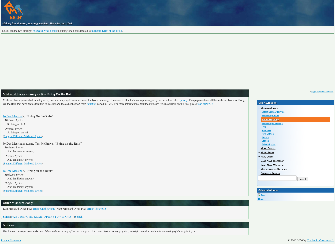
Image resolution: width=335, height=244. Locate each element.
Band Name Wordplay (272, 160)
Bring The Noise (96, 208)
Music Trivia (267, 152)
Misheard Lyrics (14, 94)
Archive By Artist (270, 115)
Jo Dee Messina (13, 116)
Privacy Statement (11, 240)
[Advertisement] (167, 61)
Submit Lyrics (269, 144)
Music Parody (268, 148)
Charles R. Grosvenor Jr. (320, 240)
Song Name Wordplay (272, 165)
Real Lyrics (267, 156)
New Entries (268, 134)
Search (79, 216)
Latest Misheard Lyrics (273, 112)
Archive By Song (270, 119)
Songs (6, 217)
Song (32, 94)
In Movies (266, 130)
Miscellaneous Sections (274, 169)
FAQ (264, 127)
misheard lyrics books (45, 30)
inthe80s (91, 104)
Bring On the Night (44, 208)
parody (183, 100)
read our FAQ (205, 104)
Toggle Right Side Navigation (322, 91)
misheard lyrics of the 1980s (106, 30)
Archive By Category (272, 123)
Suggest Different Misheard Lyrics (23, 136)
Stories (265, 141)
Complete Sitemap (270, 173)
